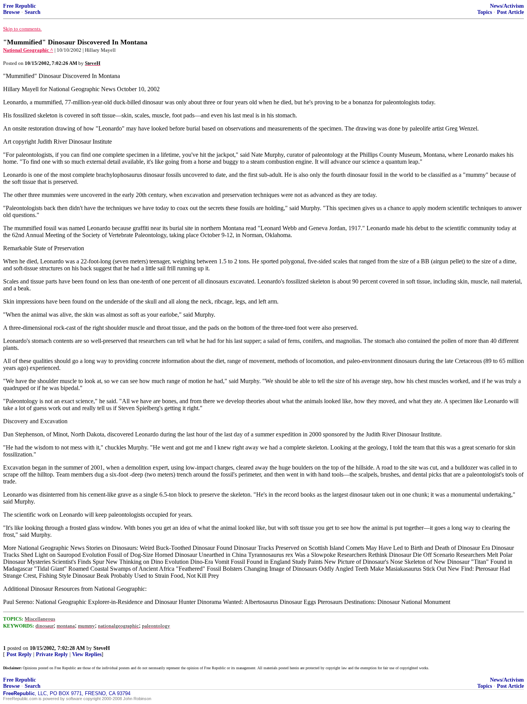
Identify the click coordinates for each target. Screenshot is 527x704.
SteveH (101, 648)
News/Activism (507, 6)
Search (33, 12)
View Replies (86, 654)
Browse (11, 12)
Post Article (510, 12)
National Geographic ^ (28, 50)
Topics (484, 12)
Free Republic (19, 6)
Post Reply (19, 654)
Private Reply (52, 654)
